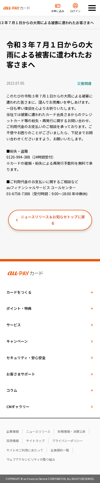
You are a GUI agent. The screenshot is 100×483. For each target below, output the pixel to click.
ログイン (75, 11)
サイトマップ (35, 440)
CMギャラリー (17, 406)
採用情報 (12, 440)
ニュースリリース (38, 431)
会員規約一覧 (60, 450)
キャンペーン (17, 341)
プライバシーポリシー (67, 440)
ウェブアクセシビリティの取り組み (30, 459)
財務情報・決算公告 (71, 431)
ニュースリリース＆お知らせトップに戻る (53, 219)
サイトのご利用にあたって (24, 450)
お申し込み (57, 11)
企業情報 (12, 431)
